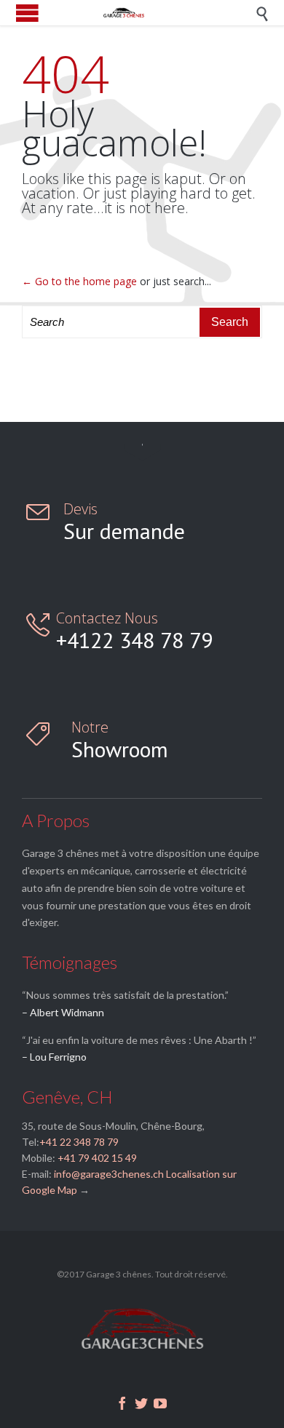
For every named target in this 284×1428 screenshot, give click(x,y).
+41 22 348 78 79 (79, 1142)
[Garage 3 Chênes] (153, 12)
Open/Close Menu (27, 12)
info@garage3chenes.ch (109, 1174)
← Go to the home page (79, 281)
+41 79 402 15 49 (96, 1158)
